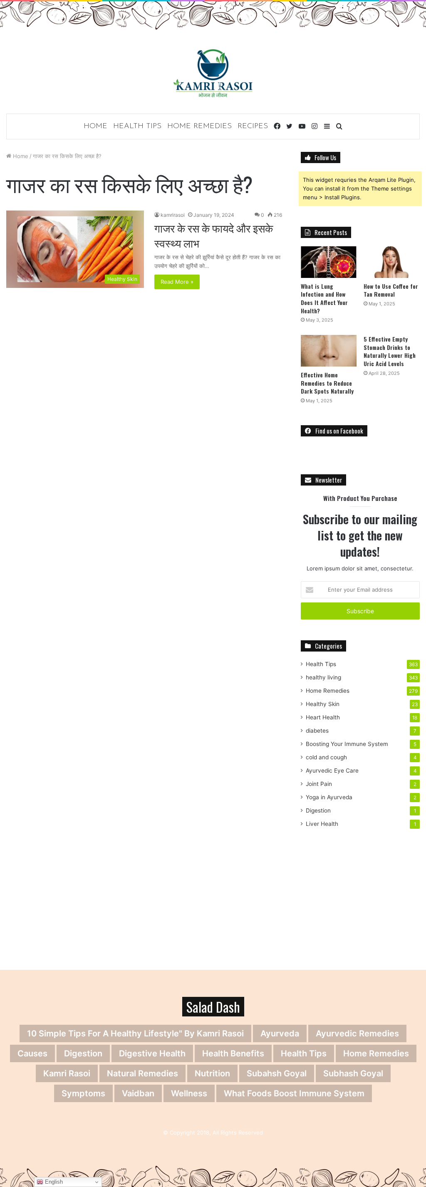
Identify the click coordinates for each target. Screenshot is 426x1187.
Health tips (304, 1053)
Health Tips (137, 126)
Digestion (318, 810)
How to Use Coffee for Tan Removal (391, 290)
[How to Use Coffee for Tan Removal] (392, 262)
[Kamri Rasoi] (213, 73)
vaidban (138, 1093)
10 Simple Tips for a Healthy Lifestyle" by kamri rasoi (135, 1033)
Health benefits (233, 1053)
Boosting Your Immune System (347, 744)
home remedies (376, 1053)
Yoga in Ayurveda (329, 797)
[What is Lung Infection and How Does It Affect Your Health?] (329, 262)
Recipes (253, 126)
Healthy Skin (322, 704)
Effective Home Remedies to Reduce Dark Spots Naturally (327, 382)
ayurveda (279, 1033)
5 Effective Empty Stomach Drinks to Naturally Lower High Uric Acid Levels (390, 351)
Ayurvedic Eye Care (332, 770)
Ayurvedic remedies (357, 1033)
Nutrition (212, 1073)
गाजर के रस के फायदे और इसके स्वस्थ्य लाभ (213, 235)
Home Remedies (199, 126)
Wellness (189, 1093)
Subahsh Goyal (277, 1073)
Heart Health (323, 717)
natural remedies (142, 1073)
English (53, 1182)
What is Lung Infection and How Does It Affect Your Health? (324, 298)
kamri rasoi (66, 1073)
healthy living (323, 677)
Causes (32, 1053)
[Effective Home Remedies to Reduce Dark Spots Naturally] (329, 351)
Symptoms (83, 1093)
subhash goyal (353, 1073)
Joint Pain (319, 784)
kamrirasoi (173, 215)
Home (95, 126)
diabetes (317, 730)
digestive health (152, 1053)
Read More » (177, 281)
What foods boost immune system (294, 1093)
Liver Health (322, 823)
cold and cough (326, 757)
